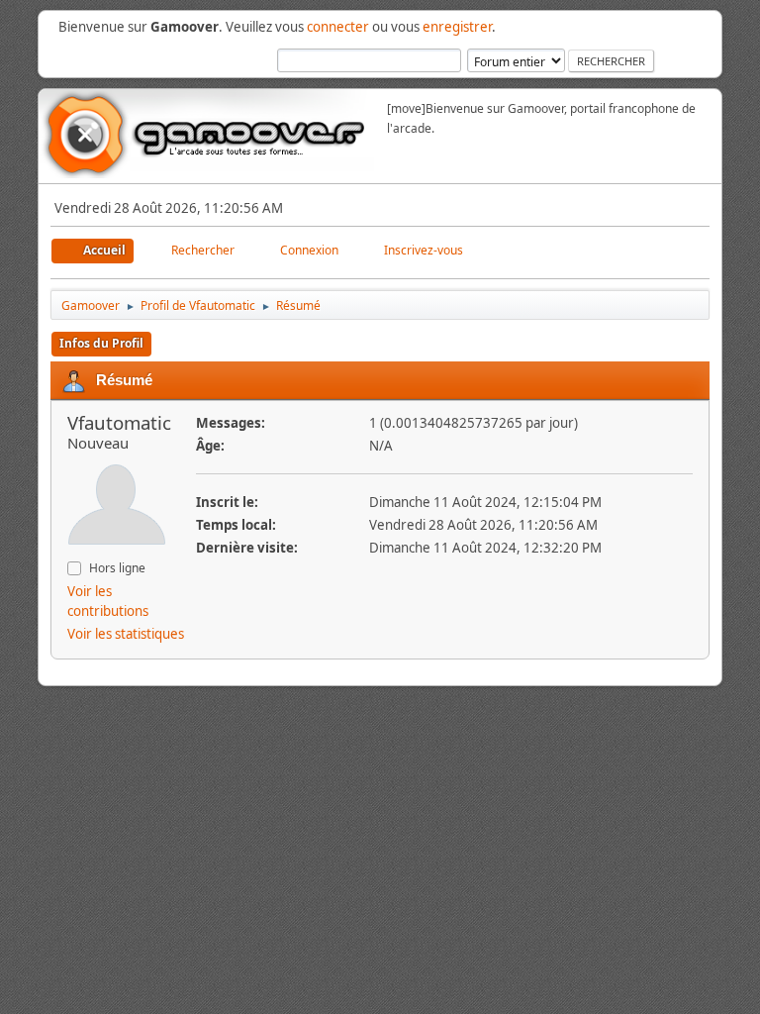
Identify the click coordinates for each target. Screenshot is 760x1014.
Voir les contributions (107, 601)
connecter (338, 27)
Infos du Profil (101, 343)
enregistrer (457, 27)
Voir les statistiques (125, 634)
